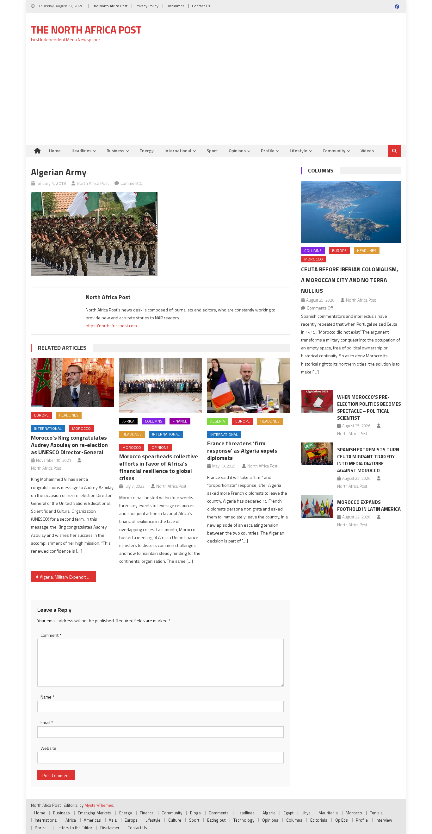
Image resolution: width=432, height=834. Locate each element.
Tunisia (376, 813)
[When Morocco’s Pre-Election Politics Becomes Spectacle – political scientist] (317, 401)
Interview (384, 820)
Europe (41, 415)
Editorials (318, 820)
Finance (180, 421)
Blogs (195, 813)
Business (115, 150)
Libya (306, 813)
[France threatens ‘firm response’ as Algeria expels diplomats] (248, 385)
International (177, 150)
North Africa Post (93, 183)
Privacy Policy (146, 6)
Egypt (288, 813)
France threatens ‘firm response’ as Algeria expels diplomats (242, 450)
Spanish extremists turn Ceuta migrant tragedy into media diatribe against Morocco (368, 460)
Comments (219, 813)
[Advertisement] (216, 97)
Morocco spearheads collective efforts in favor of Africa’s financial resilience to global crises (158, 467)
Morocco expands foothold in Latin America (369, 506)
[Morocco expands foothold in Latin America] (317, 506)
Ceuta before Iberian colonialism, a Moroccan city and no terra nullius (349, 280)
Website (48, 748)
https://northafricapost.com (111, 325)
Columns (153, 421)
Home (55, 150)
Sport (212, 150)
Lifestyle (298, 150)
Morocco (81, 428)
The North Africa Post (109, 6)
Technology (243, 820)
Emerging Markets (94, 813)
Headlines (81, 150)
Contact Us (201, 6)
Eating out (216, 820)
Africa (128, 421)
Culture (174, 820)
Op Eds (341, 820)
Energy (146, 150)
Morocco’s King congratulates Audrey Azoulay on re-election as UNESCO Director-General (69, 444)
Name (47, 696)
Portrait (42, 828)
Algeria (217, 421)
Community (334, 150)
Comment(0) (132, 183)
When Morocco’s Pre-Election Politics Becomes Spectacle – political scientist (369, 407)
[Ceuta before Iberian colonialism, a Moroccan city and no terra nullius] (351, 212)
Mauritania (328, 813)
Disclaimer (175, 6)
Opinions (237, 150)
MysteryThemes (98, 805)
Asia (113, 820)
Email (46, 722)
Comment (50, 635)
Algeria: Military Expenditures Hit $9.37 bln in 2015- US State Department (68, 577)
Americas (92, 820)
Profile (268, 150)
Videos (367, 150)
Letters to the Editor (74, 828)
